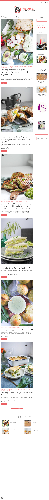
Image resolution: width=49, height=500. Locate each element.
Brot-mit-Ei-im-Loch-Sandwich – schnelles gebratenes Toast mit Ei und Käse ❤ (15, 139)
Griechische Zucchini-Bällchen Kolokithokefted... (16, 421)
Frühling (9, 66)
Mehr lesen (4, 83)
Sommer (31, 66)
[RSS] (44, 27)
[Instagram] (39, 27)
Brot (5, 66)
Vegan (2, 67)
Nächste (20, 408)
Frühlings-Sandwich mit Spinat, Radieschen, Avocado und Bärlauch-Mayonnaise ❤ (15, 72)
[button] (2, 498)
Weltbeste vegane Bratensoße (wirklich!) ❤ (41, 82)
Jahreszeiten (22, 66)
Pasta (21, 389)
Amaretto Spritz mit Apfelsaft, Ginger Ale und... (16, 429)
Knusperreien (13, 201)
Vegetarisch (5, 67)
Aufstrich (2, 66)
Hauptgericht (17, 66)
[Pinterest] (41, 27)
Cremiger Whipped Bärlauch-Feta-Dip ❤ (17, 330)
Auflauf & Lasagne (4, 389)
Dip (7, 66)
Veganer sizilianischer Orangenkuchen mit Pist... (37, 429)
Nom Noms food (24, 9)
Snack (28, 66)
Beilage (2, 201)
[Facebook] (43, 27)
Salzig (26, 66)
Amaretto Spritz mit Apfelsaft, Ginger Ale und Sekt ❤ (41, 96)
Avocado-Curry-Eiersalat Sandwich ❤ (16, 268)
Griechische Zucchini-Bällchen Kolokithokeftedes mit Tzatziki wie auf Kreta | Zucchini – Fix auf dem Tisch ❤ (41, 67)
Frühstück (13, 66)
